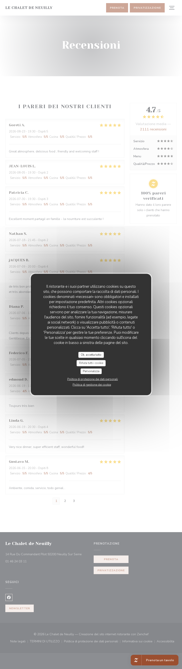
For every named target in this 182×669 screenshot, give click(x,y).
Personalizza (91, 371)
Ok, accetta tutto (91, 355)
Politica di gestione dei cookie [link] (92, 385)
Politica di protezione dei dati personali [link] (92, 379)
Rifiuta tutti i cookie (91, 363)
